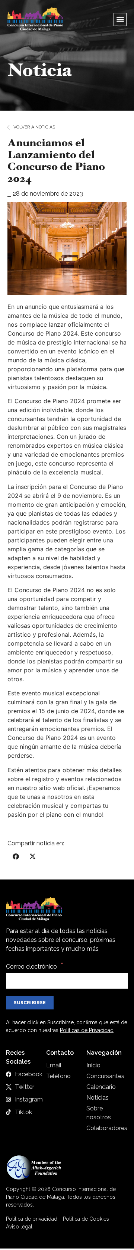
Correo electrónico (31, 966)
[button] (120, 19)
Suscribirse (30, 1002)
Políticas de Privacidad (87, 1030)
